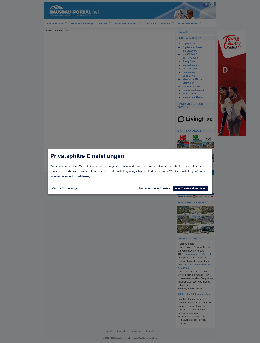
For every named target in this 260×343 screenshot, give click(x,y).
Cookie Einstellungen (65, 188)
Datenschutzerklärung (76, 176)
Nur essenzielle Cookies (154, 188)
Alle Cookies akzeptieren (190, 188)
